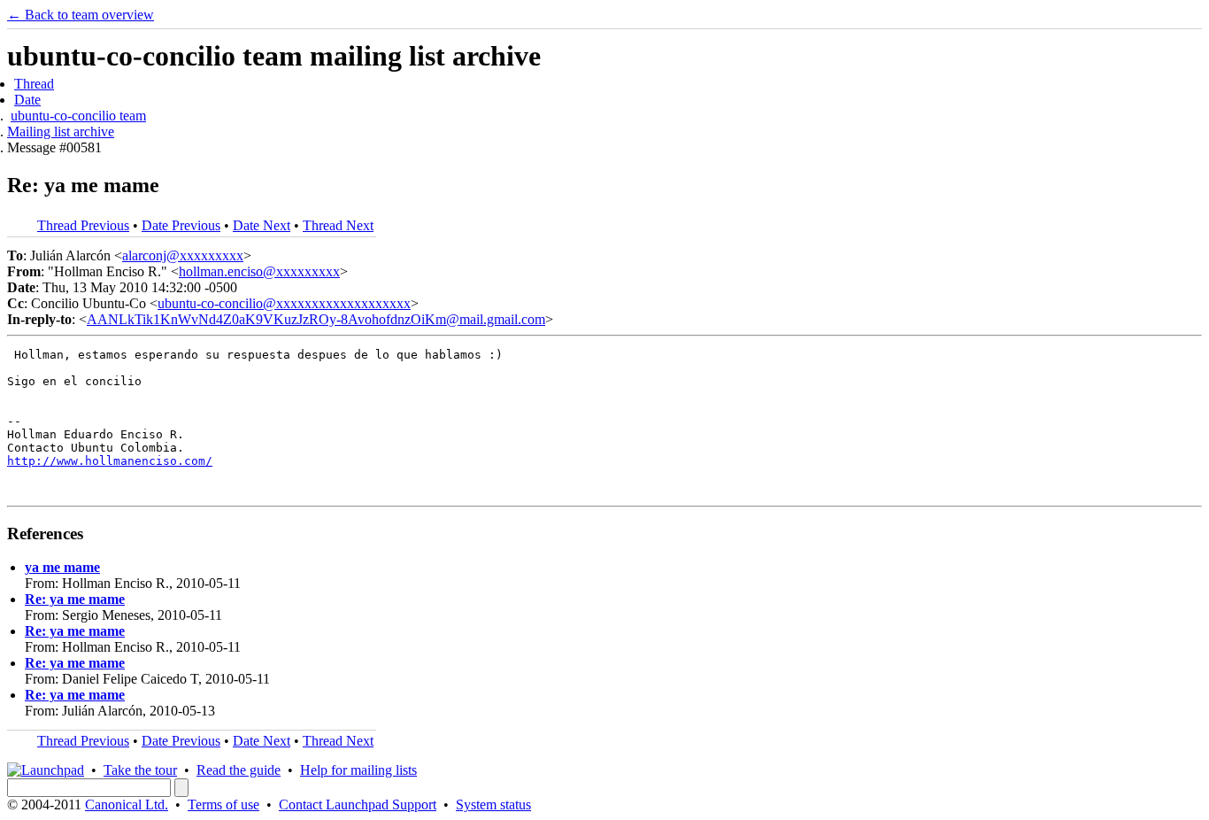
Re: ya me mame (75, 599)
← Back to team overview (80, 14)
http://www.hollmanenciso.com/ (109, 461)
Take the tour (140, 769)
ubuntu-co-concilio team (78, 115)
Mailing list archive (60, 131)
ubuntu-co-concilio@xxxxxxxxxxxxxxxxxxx (284, 303)
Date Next (261, 225)
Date (27, 99)
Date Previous (181, 225)
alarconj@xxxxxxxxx (182, 255)
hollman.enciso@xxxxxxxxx (259, 271)
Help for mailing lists (358, 769)
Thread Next (338, 225)
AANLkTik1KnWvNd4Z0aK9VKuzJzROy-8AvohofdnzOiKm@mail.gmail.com (316, 319)
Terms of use (223, 804)
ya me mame (62, 567)
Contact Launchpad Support (357, 804)
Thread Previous (83, 225)
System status (493, 804)
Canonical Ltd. (126, 804)
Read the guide (238, 769)
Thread (34, 83)
